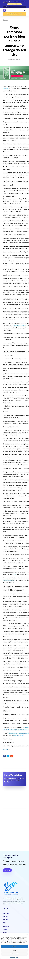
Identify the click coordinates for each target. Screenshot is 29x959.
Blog (4, 922)
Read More (6, 749)
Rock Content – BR (18, 735)
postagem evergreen (20, 325)
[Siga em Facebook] (4, 909)
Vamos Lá (7, 870)
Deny (14, 950)
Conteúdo (5, 19)
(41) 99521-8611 (6, 2)
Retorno (5, 932)
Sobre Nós (6, 913)
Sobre (17, 957)
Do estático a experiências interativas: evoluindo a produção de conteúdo (14, 792)
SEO (15, 574)
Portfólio (5, 919)
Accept (14, 946)
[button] (27, 934)
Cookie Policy (12, 957)
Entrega (5, 929)
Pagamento (6, 926)
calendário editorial (8, 580)
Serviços (5, 916)
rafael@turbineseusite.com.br (12, 1)
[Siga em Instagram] (7, 909)
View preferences (14, 954)
